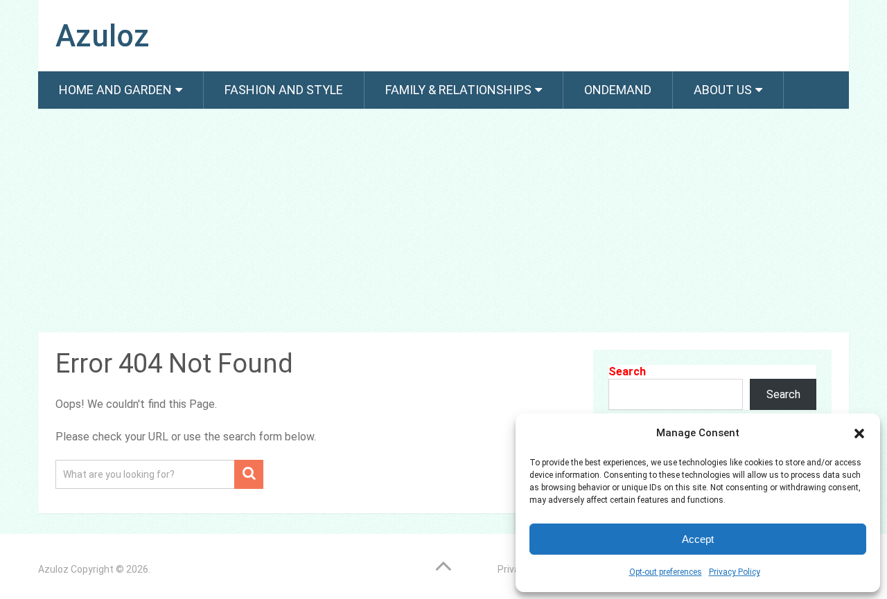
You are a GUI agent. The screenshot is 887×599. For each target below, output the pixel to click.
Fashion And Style (284, 89)
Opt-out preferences (665, 572)
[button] (859, 433)
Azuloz (102, 36)
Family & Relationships (458, 89)
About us (723, 89)
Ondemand (617, 89)
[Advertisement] (443, 223)
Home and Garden (115, 89)
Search (627, 371)
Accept (698, 539)
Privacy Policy (734, 572)
